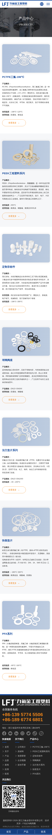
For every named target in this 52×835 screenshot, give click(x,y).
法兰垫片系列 (38, 765)
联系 (7, 774)
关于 (7, 751)
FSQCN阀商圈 (29, 823)
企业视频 (22, 760)
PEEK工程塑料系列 (41, 751)
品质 (7, 760)
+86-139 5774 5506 (22, 714)
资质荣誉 (22, 756)
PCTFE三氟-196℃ (41, 747)
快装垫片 (36, 769)
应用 (7, 769)
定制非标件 (37, 756)
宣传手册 (22, 765)
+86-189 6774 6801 (22, 719)
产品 (7, 756)
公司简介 (22, 747)
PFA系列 (36, 774)
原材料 (21, 751)
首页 (7, 747)
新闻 (7, 765)
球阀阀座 (36, 760)
